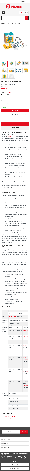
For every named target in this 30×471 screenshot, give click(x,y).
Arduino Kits (18, 23)
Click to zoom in (15, 58)
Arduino (9, 136)
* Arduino (10, 23)
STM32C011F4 (26, 385)
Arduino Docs (8, 420)
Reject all (15, 465)
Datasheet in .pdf (9, 418)
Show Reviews (15, 127)
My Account (23, 1)
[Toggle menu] (3, 12)
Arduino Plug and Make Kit (10, 25)
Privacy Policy (24, 458)
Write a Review (4, 86)
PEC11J (24, 345)
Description (15, 124)
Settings (15, 461)
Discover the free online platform (9, 190)
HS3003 (24, 341)
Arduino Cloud (22, 249)
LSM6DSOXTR (26, 330)
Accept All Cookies (15, 468)
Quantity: (3, 100)
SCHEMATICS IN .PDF (10, 416)
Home (3, 23)
